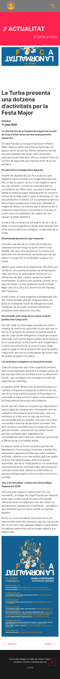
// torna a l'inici (45, 37)
